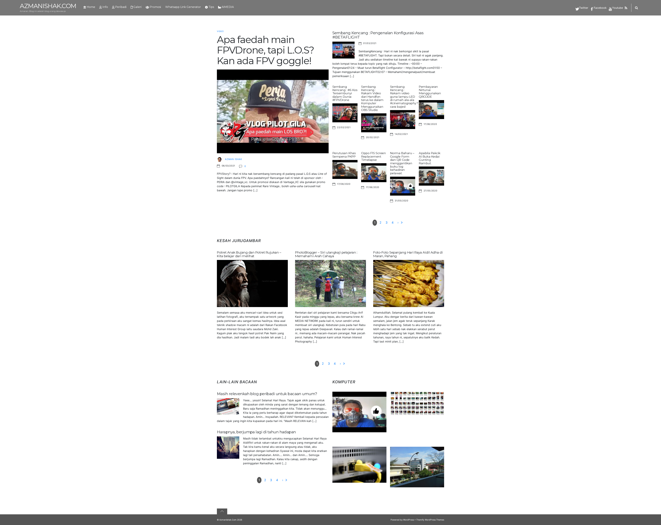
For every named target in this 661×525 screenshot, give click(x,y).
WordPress (408, 519)
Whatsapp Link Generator (183, 7)
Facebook (600, 7)
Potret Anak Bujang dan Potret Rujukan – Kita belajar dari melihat (249, 254)
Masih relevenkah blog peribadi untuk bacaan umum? (267, 393)
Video (220, 31)
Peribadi (120, 7)
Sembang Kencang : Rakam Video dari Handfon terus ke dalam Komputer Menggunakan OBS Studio (372, 98)
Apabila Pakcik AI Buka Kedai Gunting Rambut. (429, 158)
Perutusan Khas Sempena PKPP (344, 154)
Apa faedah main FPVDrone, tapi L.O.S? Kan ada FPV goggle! (265, 50)
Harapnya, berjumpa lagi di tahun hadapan (256, 432)
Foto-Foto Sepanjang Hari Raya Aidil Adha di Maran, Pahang (408, 254)
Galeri (137, 7)
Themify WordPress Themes (430, 519)
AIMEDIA (227, 7)
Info (105, 7)
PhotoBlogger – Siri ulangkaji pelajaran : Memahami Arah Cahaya (326, 254)
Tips (211, 7)
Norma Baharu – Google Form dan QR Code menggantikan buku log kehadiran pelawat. (402, 163)
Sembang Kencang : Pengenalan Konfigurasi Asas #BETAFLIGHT (378, 35)
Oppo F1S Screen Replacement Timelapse (373, 156)
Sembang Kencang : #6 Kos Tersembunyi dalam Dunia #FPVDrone (345, 93)
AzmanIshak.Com (228, 519)
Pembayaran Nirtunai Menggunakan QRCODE (430, 91)
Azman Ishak (233, 159)
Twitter (583, 7)
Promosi (155, 7)
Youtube (617, 7)
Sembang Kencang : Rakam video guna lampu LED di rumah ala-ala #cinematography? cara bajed (404, 96)
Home (90, 7)
